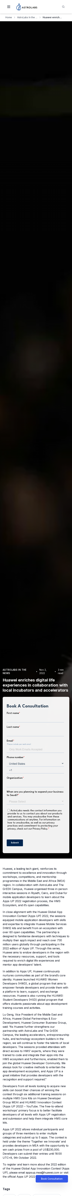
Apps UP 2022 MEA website (35, 1176)
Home (8, 17)
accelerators (37, 1034)
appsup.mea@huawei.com (42, 1172)
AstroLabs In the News (27, 17)
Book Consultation (52, 1178)
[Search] (63, 6)
